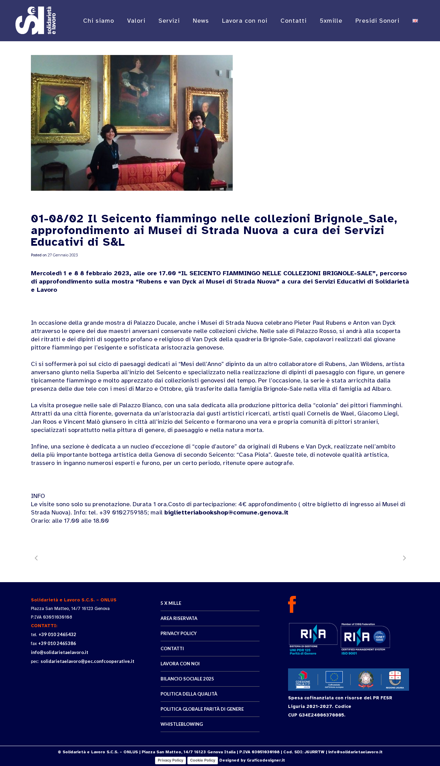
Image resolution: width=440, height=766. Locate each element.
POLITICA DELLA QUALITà (189, 694)
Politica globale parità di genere (202, 709)
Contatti (172, 648)
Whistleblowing (182, 724)
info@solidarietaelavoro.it (59, 652)
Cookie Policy (202, 760)
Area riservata (179, 618)
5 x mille (171, 603)
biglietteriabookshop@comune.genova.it (226, 512)
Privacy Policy (170, 760)
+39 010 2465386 (57, 643)
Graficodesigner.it (266, 760)
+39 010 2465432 (57, 634)
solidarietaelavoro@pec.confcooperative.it (87, 661)
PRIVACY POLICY (179, 633)
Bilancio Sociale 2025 (187, 678)
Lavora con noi (180, 663)
